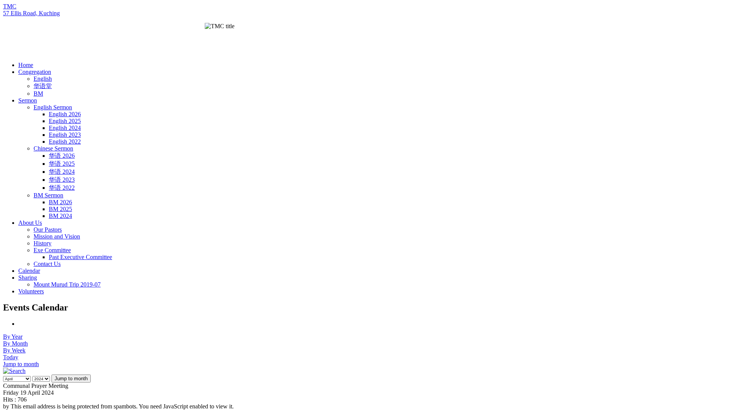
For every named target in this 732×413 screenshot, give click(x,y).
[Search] (14, 371)
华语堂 (43, 86)
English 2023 (65, 134)
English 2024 (65, 128)
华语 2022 (62, 187)
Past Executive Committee (80, 257)
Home (25, 65)
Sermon (27, 100)
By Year (12, 336)
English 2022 (65, 141)
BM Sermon (48, 195)
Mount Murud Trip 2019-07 (67, 284)
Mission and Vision (57, 236)
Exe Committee (52, 250)
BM (38, 93)
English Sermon (53, 107)
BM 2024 (60, 216)
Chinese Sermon (53, 148)
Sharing (27, 277)
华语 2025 (62, 163)
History (42, 243)
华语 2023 (62, 179)
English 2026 (65, 114)
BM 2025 (60, 209)
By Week (14, 350)
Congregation (34, 72)
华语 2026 (62, 155)
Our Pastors (48, 229)
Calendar (29, 270)
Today (10, 357)
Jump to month (21, 364)
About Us (30, 222)
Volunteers (31, 291)
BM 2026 (60, 202)
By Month (15, 343)
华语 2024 (62, 171)
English (43, 78)
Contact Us (47, 264)
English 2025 (65, 121)
